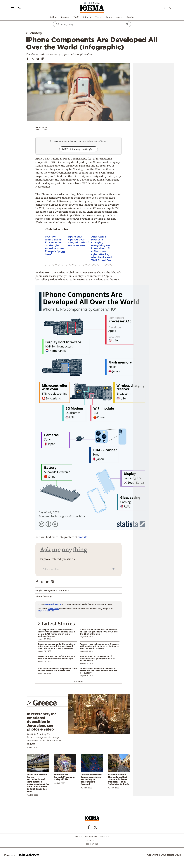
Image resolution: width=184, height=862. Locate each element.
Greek (87, 2)
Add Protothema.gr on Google (77, 149)
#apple (38, 590)
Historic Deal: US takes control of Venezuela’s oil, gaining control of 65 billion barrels (97, 658)
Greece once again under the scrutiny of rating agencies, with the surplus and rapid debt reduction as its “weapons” (57, 646)
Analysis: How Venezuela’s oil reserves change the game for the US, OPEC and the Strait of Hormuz (98, 632)
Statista (82, 537)
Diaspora (65, 17)
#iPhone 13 (64, 590)
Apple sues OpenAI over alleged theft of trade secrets (78, 241)
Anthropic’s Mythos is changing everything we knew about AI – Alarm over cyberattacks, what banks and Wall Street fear (101, 248)
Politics (53, 17)
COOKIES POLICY (91, 840)
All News (78, 680)
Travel (98, 17)
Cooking (130, 17)
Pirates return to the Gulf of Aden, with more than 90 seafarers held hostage (56, 657)
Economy (35, 33)
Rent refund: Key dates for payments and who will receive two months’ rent (57, 669)
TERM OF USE (92, 844)
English (96, 2)
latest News (53, 609)
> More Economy (43, 596)
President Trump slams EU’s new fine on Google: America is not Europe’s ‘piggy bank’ (55, 245)
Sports (119, 17)
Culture (108, 17)
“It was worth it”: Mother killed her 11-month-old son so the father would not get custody (98, 670)
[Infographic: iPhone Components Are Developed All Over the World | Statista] (92, 531)
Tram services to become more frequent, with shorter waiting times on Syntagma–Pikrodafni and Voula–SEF (99, 646)
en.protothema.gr (52, 604)
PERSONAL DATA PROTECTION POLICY (92, 836)
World (76, 17)
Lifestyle (87, 17)
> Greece (42, 702)
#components (50, 590)
